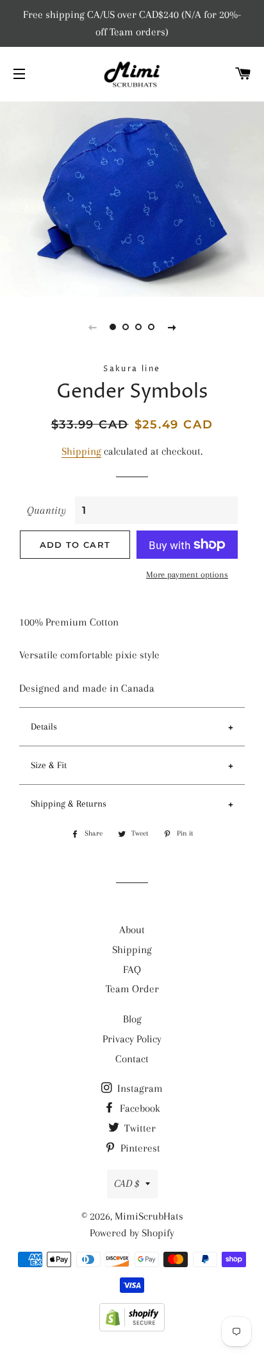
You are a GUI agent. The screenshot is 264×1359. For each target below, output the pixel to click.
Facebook (138, 1108)
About (132, 930)
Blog (132, 1019)
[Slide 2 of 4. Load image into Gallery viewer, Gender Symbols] (125, 326)
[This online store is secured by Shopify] (132, 1328)
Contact (132, 1059)
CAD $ (126, 1183)
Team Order (132, 989)
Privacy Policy (132, 1039)
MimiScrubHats (149, 1216)
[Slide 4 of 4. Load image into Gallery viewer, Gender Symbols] (151, 326)
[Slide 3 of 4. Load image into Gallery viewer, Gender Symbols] (138, 326)
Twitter (139, 1128)
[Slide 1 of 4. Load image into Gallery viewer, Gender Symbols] (112, 326)
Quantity (46, 510)
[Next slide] (172, 327)
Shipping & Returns (68, 803)
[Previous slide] (92, 327)
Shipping (81, 451)
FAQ (132, 969)
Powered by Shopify (132, 1233)
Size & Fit (49, 765)
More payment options (187, 574)
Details (44, 726)
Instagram (139, 1088)
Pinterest (139, 1148)
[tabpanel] (132, 197)
